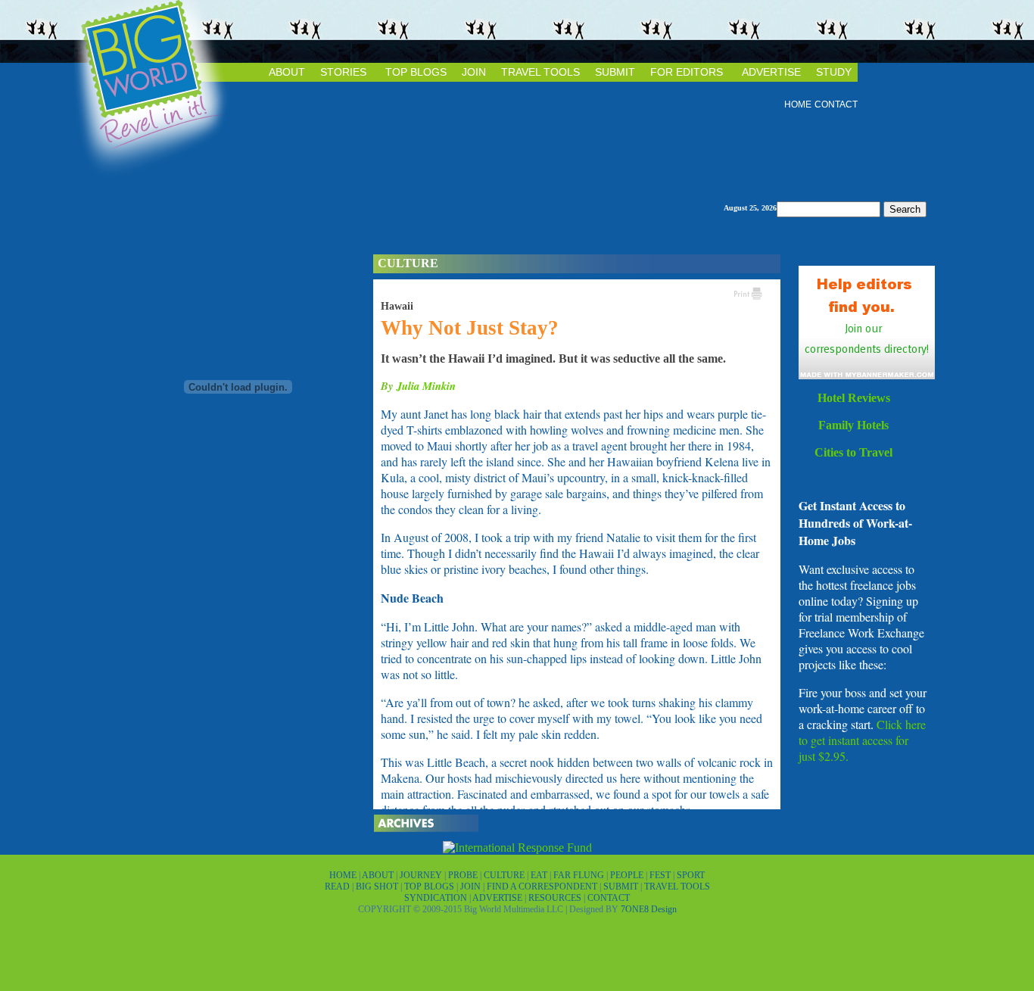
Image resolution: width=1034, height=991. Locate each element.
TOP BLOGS (416, 72)
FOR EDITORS (686, 72)
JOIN (474, 72)
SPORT (691, 875)
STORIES (343, 72)
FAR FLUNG (579, 875)
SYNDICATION (436, 898)
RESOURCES (556, 898)
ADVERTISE (771, 72)
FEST (661, 875)
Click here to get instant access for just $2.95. (862, 740)
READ (338, 886)
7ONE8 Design (649, 909)
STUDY (834, 72)
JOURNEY (422, 875)
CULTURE (505, 875)
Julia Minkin (426, 386)
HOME (797, 104)
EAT (540, 875)
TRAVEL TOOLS (540, 72)
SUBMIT (615, 72)
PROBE (464, 875)
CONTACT (836, 104)
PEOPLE (628, 875)
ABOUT (287, 72)
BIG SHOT (378, 886)
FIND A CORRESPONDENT (543, 886)
